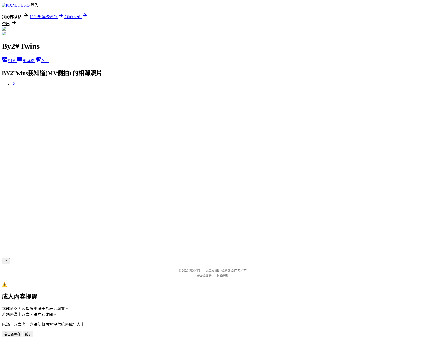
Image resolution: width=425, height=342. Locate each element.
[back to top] (6, 261)
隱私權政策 (204, 275)
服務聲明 (222, 275)
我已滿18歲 (12, 334)
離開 (28, 334)
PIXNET (194, 270)
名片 (45, 61)
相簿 (12, 61)
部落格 (29, 61)
